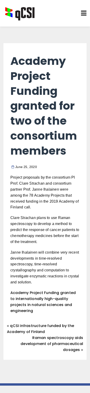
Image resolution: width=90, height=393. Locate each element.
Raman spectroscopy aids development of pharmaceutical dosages (52, 343)
